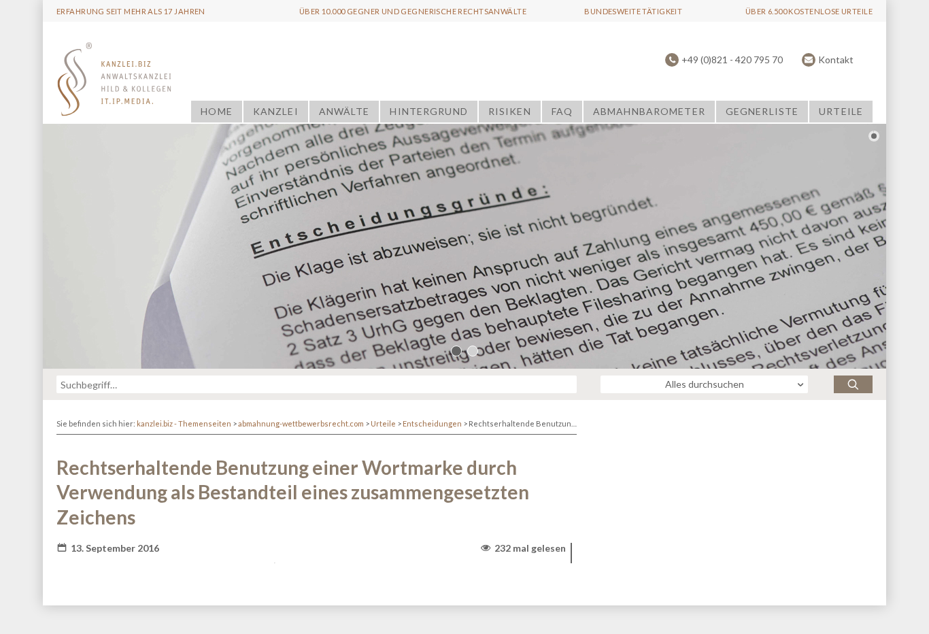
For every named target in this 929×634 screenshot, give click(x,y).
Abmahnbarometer (649, 111)
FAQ (562, 111)
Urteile (841, 111)
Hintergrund (428, 111)
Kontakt (836, 59)
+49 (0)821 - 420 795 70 (732, 59)
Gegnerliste (762, 111)
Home (216, 111)
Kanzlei (276, 111)
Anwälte (344, 111)
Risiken (509, 111)
